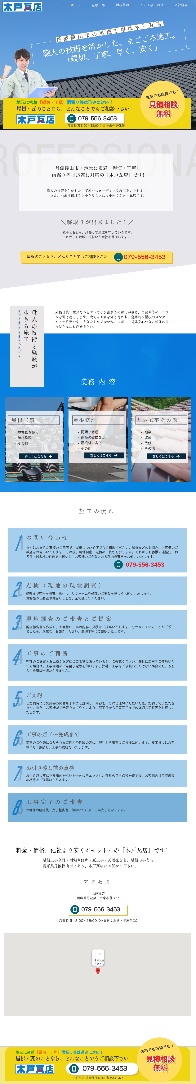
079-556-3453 (97, 118)
